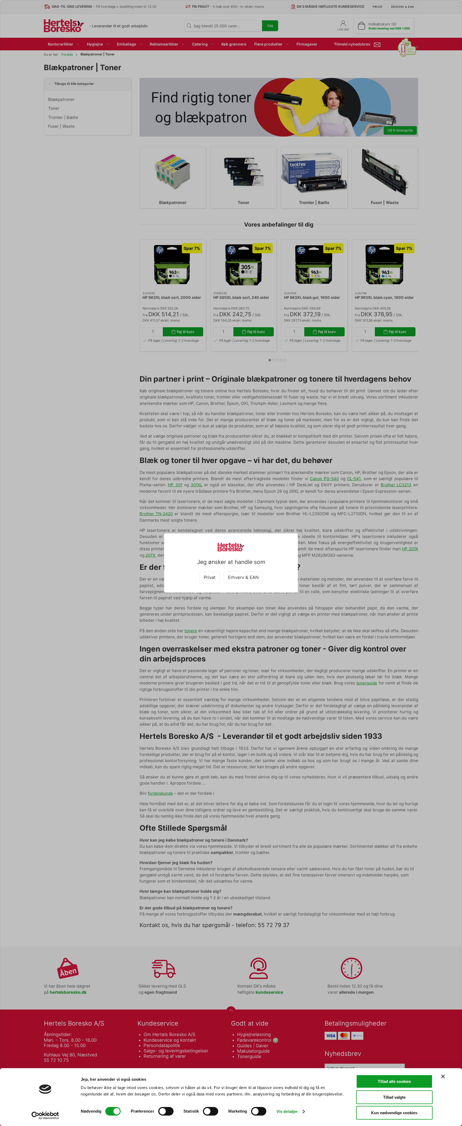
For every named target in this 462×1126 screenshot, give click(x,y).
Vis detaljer (287, 1111)
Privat (209, 577)
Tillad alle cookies (394, 1081)
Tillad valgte (394, 1097)
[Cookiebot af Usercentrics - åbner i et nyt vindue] (45, 1116)
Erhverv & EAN (243, 577)
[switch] (166, 1111)
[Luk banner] (443, 1076)
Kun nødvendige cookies (394, 1112)
